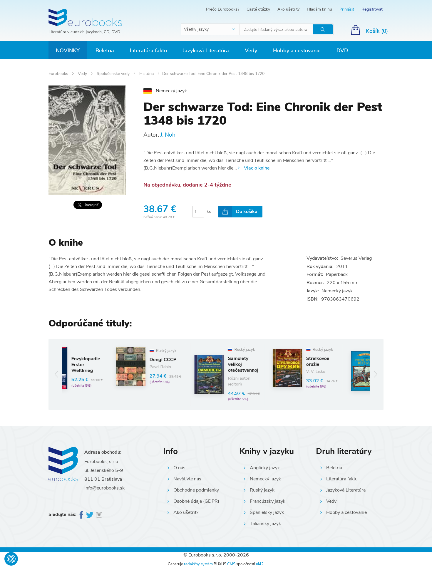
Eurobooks (58, 73)
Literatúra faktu (148, 50)
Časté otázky (258, 9)
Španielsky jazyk (267, 512)
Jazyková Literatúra (206, 50)
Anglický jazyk (265, 468)
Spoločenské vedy (114, 73)
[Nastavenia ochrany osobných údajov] (11, 559)
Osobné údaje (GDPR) (196, 501)
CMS (231, 564)
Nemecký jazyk (265, 479)
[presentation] (56, 374)
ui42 (260, 564)
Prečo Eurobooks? (222, 9)
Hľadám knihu (319, 9)
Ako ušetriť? (288, 9)
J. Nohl (168, 135)
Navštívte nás (187, 479)
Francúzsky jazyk (267, 501)
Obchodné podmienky (196, 490)
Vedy (251, 50)
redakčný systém (198, 564)
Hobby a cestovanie (297, 50)
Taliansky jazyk (265, 523)
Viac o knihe (256, 168)
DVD (342, 50)
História (147, 73)
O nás (179, 468)
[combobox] (210, 29)
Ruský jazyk (262, 490)
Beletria (105, 50)
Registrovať (372, 9)
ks (209, 211)
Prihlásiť (346, 9)
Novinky (68, 50)
